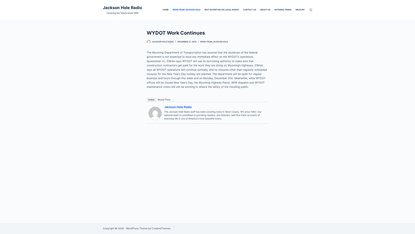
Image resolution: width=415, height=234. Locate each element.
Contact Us (249, 9)
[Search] (311, 10)
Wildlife (300, 9)
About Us (265, 9)
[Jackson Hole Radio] (155, 113)
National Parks (282, 9)
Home (166, 9)
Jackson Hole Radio (122, 7)
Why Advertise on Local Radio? (221, 9)
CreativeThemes (161, 228)
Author (151, 99)
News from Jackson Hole (186, 9)
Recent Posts (164, 99)
